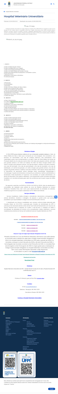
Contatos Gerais (48, 318)
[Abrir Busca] (53, 4)
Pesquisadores (30, 331)
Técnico (28, 321)
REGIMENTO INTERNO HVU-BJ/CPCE (29, 216)
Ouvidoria (46, 323)
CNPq (7, 326)
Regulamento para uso (17, 101)
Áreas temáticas (30, 341)
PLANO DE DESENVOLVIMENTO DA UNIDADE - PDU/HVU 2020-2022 (32, 219)
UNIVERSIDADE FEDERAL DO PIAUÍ (23, 3)
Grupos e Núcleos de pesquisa (34, 333)
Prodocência (8, 323)
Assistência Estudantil (28, 349)
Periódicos (8, 329)
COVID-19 (46, 326)
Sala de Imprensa (48, 324)
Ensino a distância (31, 326)
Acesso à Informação (48, 321)
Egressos (25, 348)
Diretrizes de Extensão (32, 344)
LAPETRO (8, 324)
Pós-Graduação (30, 324)
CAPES (7, 327)
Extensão (25, 337)
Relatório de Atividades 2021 (32, 228)
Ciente (51, 389)
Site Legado (8, 334)
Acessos (8, 318)
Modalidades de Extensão (33, 342)
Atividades (26, 318)
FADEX (7, 330)
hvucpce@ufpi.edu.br (38, 251)
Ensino (24, 320)
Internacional (26, 346)
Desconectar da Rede (11, 333)
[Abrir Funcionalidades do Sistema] (51, 4)
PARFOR (7, 320)
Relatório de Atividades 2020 (32, 225)
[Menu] (5, 4)
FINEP (7, 331)
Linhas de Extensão (31, 339)
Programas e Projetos (32, 338)
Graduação (29, 323)
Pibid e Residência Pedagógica (13, 321)
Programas (29, 330)
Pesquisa (25, 328)
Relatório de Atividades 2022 (32, 230)
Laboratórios (30, 334)
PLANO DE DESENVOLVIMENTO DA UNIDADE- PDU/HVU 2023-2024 (30, 222)
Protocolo (46, 320)
